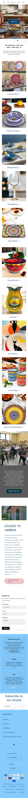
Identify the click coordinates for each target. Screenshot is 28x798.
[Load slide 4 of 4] (17, 40)
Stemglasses (13, 204)
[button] (4, 2)
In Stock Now (12, 94)
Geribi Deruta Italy (13, 784)
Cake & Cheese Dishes (13, 427)
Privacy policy (22, 786)
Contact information (10, 792)
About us (6, 724)
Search (5, 719)
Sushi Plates (13, 241)
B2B (13, 687)
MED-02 (14, 21)
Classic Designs (12, 131)
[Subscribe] (22, 706)
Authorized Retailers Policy (12, 736)
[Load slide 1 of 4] (10, 40)
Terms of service (9, 789)
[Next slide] (20, 40)
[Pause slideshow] (26, 40)
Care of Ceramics (9, 732)
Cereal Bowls (13, 280)
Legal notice (21, 792)
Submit (5, 628)
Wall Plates (12, 354)
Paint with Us (14, 491)
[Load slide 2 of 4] (13, 40)
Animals (13, 317)
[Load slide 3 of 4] (15, 40)
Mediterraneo (12, 168)
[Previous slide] (7, 40)
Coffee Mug (13, 390)
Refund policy (12, 786)
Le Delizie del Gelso (13, 581)
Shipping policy (20, 789)
